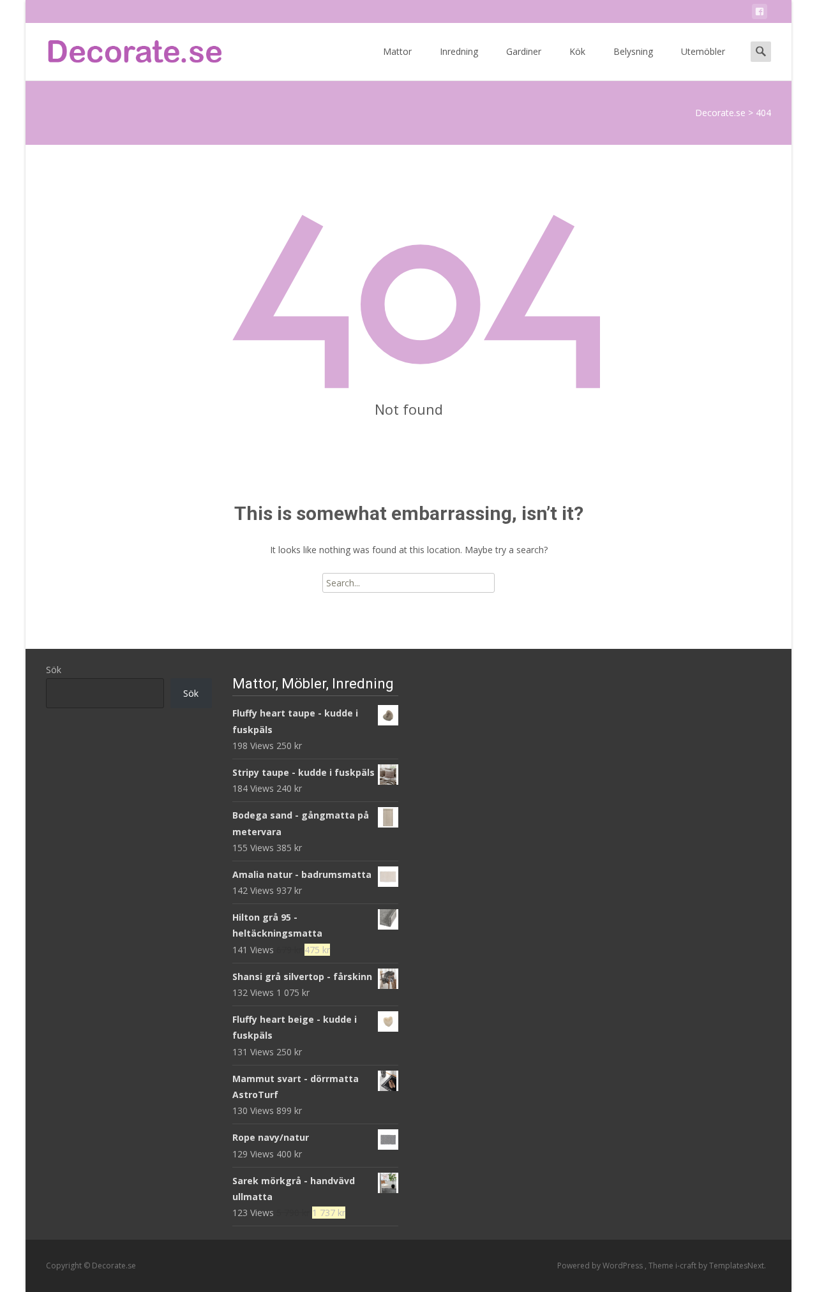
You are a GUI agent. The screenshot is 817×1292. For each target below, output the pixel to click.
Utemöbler (703, 51)
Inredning (459, 51)
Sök (53, 670)
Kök (577, 51)
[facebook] (759, 14)
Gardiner (523, 51)
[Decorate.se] (125, 48)
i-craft (686, 1265)
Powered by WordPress (601, 1265)
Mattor (397, 51)
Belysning (633, 51)
